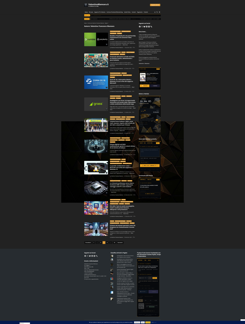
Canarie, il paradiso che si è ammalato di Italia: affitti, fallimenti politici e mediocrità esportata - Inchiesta (125, 288)
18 (114, 242)
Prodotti (146, 12)
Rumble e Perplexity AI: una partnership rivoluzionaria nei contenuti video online (123, 37)
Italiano (22, 323)
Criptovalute (129, 96)
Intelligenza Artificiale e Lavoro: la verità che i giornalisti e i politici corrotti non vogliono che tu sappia (125, 279)
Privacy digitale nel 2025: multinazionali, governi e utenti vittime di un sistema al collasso (122, 146)
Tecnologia (119, 33)
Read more (125, 44)
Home (86, 12)
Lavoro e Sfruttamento (114, 54)
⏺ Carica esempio (144, 162)
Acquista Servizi (155, 5)
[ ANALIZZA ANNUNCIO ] (149, 165)
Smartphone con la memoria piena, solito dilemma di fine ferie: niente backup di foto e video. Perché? (125, 261)
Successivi (120, 242)
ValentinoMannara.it (98, 4)
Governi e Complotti (130, 52)
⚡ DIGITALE (155, 85)
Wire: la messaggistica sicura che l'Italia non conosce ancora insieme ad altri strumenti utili (125, 266)
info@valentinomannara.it (90, 274)
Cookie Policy (127, 12)
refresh (157, 128)
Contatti (134, 12)
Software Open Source (127, 75)
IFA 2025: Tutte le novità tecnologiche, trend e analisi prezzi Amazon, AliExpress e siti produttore (122, 207)
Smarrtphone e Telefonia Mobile (127, 201)
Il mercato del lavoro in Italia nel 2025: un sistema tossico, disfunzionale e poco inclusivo (122, 58)
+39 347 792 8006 (88, 273)
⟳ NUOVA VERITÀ (149, 193)
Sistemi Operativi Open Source (116, 75)
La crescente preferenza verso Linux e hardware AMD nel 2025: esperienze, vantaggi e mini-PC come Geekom (122, 184)
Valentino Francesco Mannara (117, 47)
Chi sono (91, 12)
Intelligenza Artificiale (126, 31)
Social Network (113, 33)
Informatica (124, 73)
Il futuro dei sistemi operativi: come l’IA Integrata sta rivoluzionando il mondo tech (122, 227)
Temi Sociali (122, 54)
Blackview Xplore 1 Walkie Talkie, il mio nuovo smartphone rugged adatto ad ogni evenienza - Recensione (125, 274)
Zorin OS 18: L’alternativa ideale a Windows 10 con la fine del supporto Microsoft (121, 81)
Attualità (123, 52)
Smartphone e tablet (114, 203)
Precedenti (88, 242)
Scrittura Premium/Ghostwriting (115, 12)
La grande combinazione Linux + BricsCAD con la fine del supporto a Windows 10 (121, 167)
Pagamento (140, 12)
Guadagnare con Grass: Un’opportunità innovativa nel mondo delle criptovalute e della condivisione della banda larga (123, 102)
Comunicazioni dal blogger (115, 31)
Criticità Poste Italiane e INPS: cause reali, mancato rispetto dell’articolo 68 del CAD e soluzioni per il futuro (122, 123)
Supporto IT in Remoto (99, 12)
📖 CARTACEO (144, 85)
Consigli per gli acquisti (114, 161)
